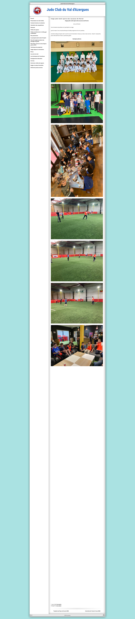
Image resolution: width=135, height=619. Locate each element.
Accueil (32, 18)
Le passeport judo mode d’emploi (38, 37)
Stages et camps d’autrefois (37, 65)
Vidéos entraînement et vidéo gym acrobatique (39, 32)
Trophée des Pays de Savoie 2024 (61, 611)
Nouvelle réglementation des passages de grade (37, 40)
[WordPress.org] (103, 615)
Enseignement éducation (36, 58)
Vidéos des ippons (35, 29)
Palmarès (33, 27)
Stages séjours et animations (37, 49)
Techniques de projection (36, 47)
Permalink (59, 604)
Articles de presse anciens (37, 67)
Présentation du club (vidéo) (37, 20)
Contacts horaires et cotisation (38, 23)
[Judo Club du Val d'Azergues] (67, 15)
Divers (32, 51)
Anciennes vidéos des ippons (37, 63)
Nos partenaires (34, 35)
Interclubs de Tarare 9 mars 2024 (92, 611)
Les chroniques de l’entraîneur (38, 56)
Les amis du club (34, 54)
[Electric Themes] (31, 615)
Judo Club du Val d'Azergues (67, 3)
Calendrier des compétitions (37, 25)
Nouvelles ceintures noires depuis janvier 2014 (38, 44)
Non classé (58, 605)
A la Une (32, 60)
